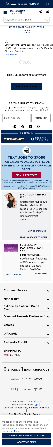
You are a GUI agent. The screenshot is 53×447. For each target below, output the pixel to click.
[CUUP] (15, 389)
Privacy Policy (16, 401)
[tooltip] (10, 4)
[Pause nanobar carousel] (23, 32)
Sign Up (41, 118)
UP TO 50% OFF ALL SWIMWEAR (26, 27)
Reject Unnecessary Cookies (26, 435)
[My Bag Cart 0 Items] (48, 11)
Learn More (11, 54)
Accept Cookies (26, 442)
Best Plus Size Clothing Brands (25, 414)
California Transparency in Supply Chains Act (27, 408)
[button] (40, 11)
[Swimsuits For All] (38, 389)
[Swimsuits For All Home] (17, 12)
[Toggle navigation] (5, 12)
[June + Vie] (26, 389)
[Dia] (15, 378)
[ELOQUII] (26, 378)
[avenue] (38, 378)
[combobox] (26, 20)
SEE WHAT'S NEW (26, 86)
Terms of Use (34, 401)
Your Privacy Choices (22, 404)
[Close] (49, 419)
